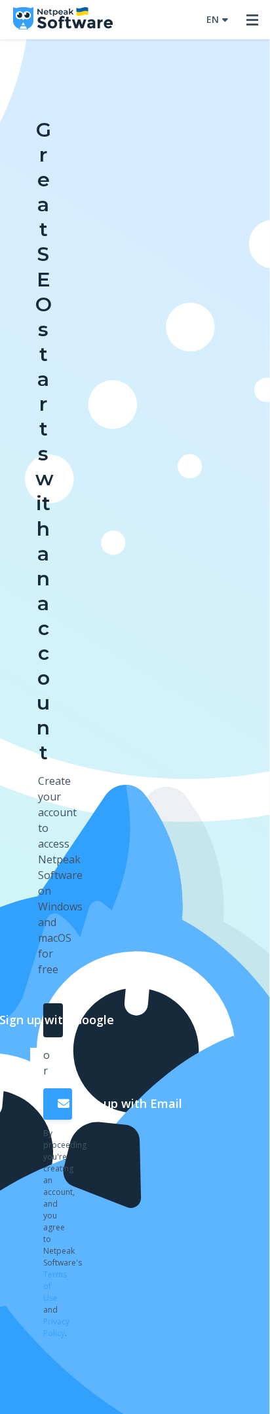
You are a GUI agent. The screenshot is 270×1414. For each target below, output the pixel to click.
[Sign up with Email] (57, 1104)
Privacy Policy (56, 1327)
